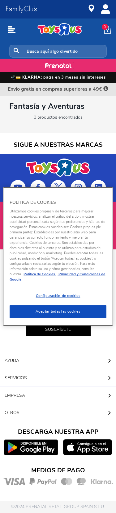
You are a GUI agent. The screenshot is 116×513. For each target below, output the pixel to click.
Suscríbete (58, 329)
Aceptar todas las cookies (58, 311)
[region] (58, 256)
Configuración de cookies (58, 295)
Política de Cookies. (40, 274)
